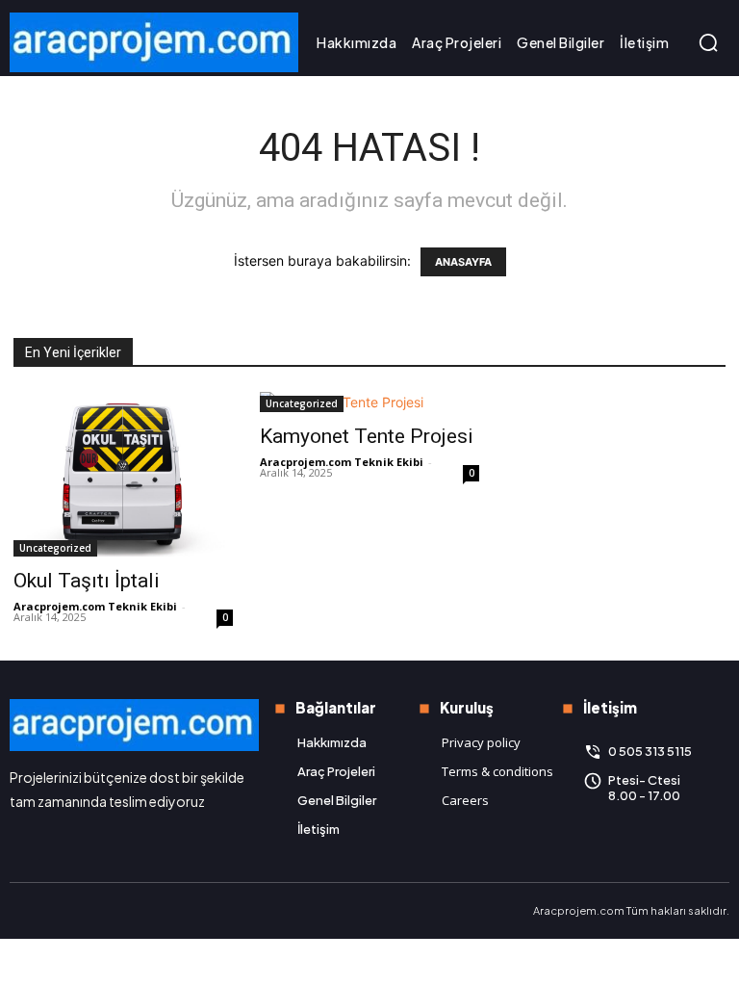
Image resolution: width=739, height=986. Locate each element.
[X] (86, 910)
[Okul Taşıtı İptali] (123, 474)
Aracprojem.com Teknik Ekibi (95, 606)
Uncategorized (55, 548)
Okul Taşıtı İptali (86, 580)
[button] (708, 42)
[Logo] (154, 42)
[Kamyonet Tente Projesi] (369, 402)
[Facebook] (21, 910)
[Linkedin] (53, 910)
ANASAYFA (463, 262)
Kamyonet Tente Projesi (366, 436)
